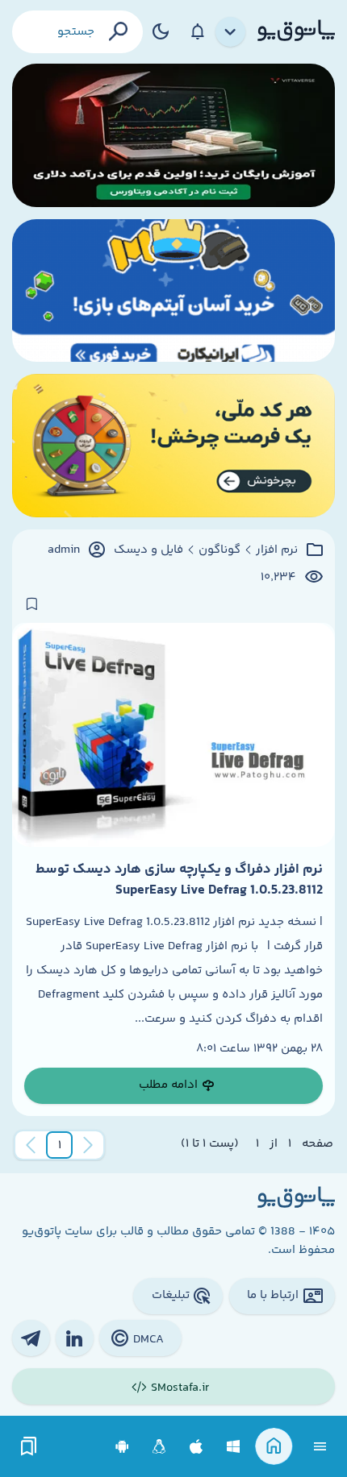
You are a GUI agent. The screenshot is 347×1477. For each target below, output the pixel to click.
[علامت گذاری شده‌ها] (29, 1447)
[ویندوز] (233, 1446)
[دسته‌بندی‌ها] (230, 32)
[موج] (173, 135)
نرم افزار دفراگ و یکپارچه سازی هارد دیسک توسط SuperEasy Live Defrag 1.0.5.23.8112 (179, 880)
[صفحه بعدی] (30, 1145)
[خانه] (274, 1447)
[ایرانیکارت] (173, 291)
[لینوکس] (159, 1446)
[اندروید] (122, 1446)
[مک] (196, 1446)
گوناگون (219, 550)
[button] (59, 1145)
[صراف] (173, 445)
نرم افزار (277, 550)
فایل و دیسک (148, 550)
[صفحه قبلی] (88, 1145)
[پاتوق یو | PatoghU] (296, 31)
